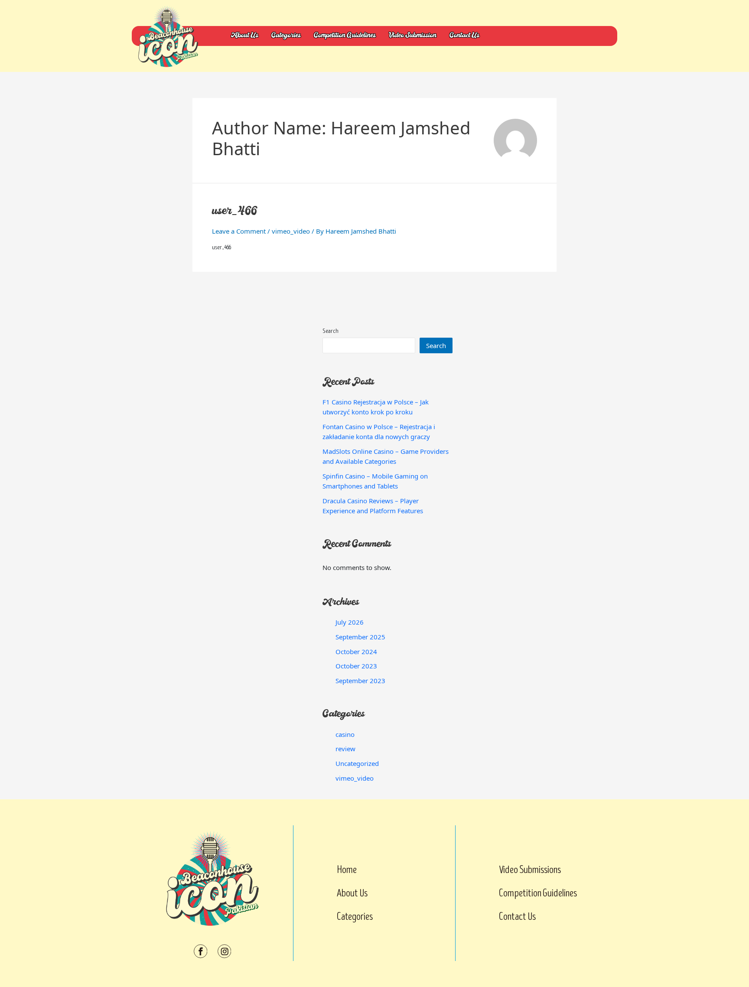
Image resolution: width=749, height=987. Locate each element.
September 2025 (360, 636)
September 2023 (360, 680)
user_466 (235, 212)
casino (345, 734)
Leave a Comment (239, 231)
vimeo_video (291, 231)
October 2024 (356, 651)
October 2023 (356, 665)
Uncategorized (357, 763)
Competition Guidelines (345, 35)
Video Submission (412, 35)
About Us (244, 35)
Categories (286, 35)
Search (330, 331)
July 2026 (349, 622)
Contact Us (464, 35)
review (345, 748)
